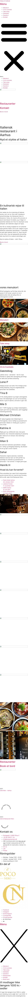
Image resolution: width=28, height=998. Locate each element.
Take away (6, 11)
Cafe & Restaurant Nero (7, 819)
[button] (14, 47)
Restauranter (7, 103)
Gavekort (6, 15)
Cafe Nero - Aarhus (5, 790)
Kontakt (5, 17)
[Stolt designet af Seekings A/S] (3, 921)
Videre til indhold (5, 1)
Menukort (6, 7)
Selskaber (6, 13)
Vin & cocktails (7, 9)
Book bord (6, 979)
